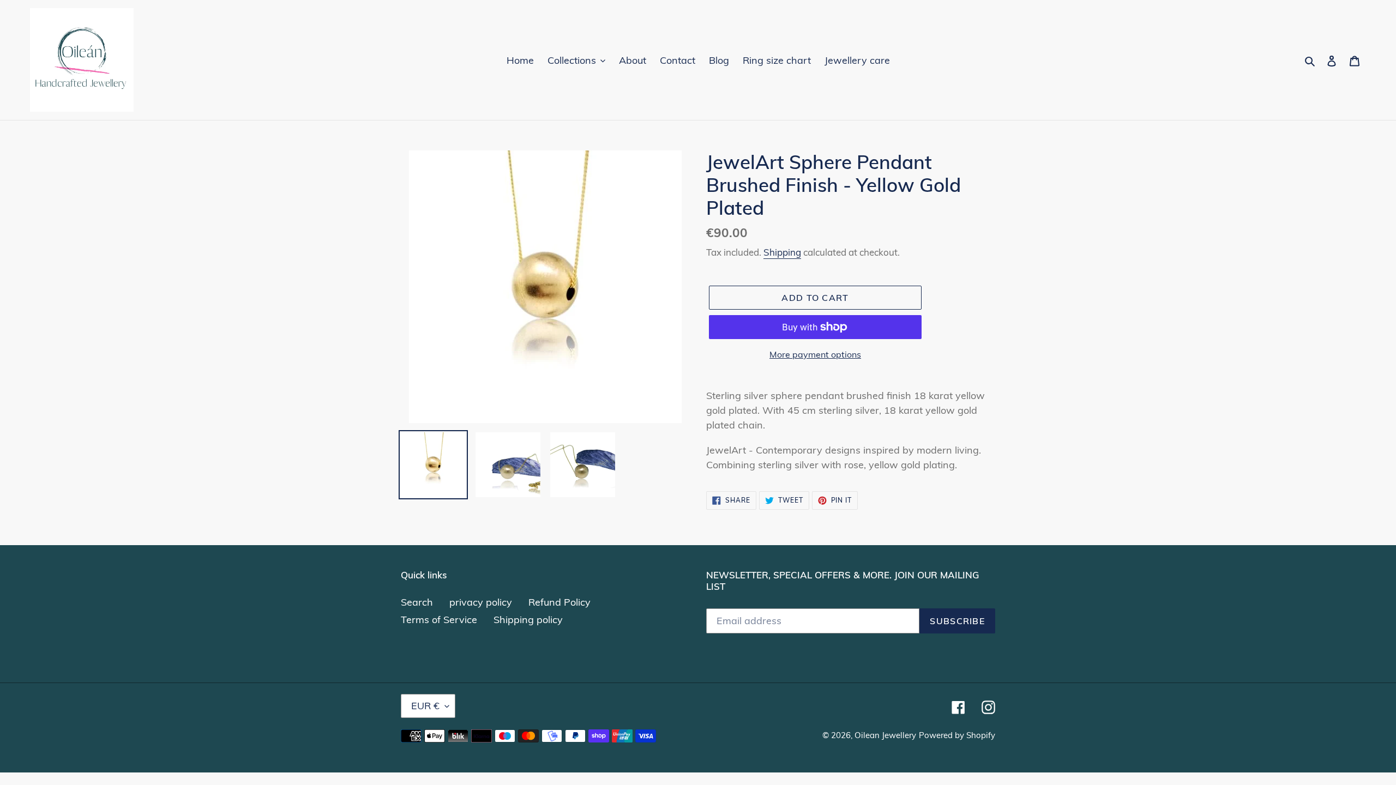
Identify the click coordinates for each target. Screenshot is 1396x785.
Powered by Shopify (957, 735)
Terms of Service (439, 619)
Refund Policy (559, 602)
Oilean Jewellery (885, 735)
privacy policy (480, 602)
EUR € (425, 705)
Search (417, 602)
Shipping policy (528, 619)
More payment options (815, 354)
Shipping (782, 252)
